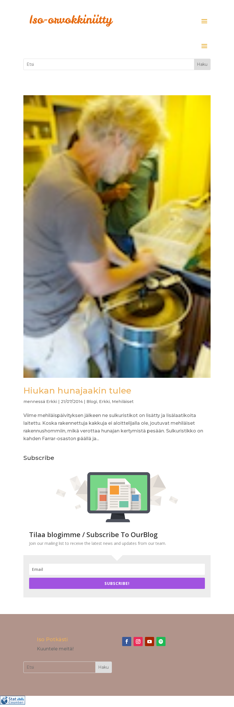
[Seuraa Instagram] (138, 641)
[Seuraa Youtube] (149, 641)
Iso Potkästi (52, 639)
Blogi (91, 401)
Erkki (51, 401)
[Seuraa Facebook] (126, 641)
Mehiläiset (123, 401)
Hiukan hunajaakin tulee (77, 390)
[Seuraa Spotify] (161, 641)
